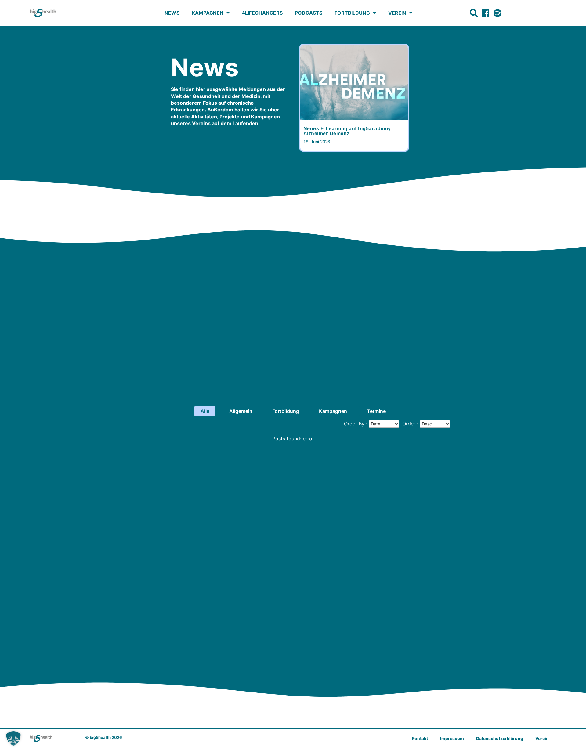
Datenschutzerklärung (499, 738)
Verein (397, 13)
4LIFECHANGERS (262, 13)
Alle (205, 411)
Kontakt (420, 738)
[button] (13, 738)
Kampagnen (207, 13)
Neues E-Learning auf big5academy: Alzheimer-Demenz (348, 131)
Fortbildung (352, 13)
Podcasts (308, 13)
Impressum (452, 738)
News (172, 13)
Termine (376, 411)
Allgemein (240, 411)
